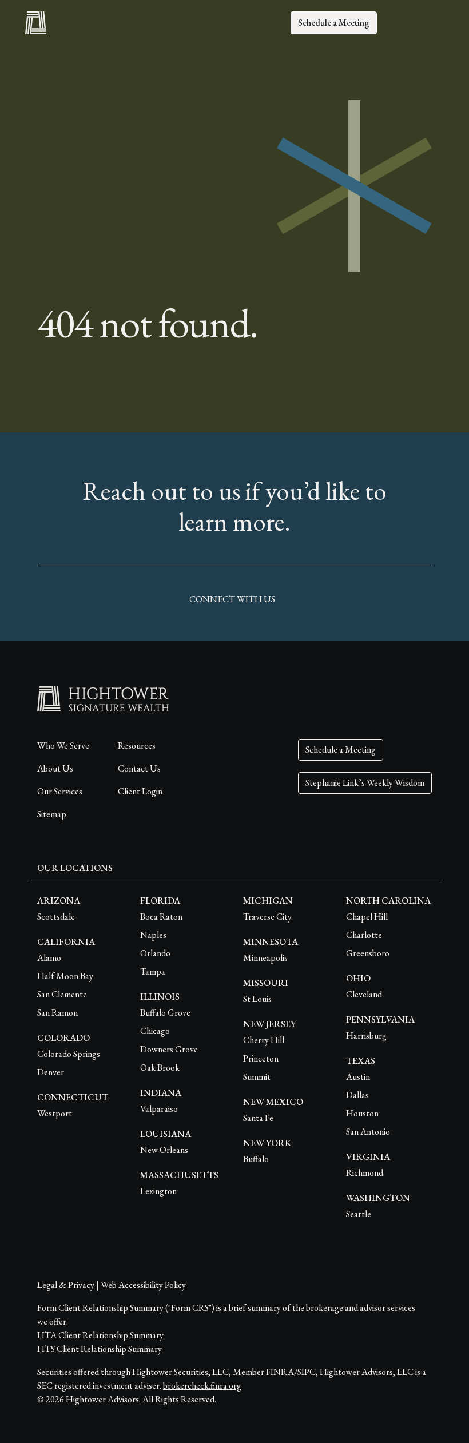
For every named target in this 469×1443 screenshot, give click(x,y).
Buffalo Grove (165, 1013)
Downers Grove (169, 1049)
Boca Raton (161, 917)
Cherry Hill (263, 1040)
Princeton (261, 1058)
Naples (153, 935)
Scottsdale (56, 917)
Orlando (155, 953)
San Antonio (368, 1132)
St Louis (257, 999)
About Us (55, 768)
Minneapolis (265, 958)
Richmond (364, 1173)
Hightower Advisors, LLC (367, 1372)
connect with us (232, 599)
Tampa (152, 971)
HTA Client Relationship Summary (100, 1335)
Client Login (140, 791)
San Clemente (62, 994)
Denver (50, 1072)
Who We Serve (63, 746)
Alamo (49, 958)
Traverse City (267, 917)
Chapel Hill (367, 917)
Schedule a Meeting (333, 23)
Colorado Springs (68, 1054)
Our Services (59, 791)
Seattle (358, 1214)
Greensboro (367, 953)
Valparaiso (159, 1109)
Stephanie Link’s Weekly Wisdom (364, 783)
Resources (137, 746)
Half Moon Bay (65, 976)
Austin (358, 1077)
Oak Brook (160, 1068)
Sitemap (51, 814)
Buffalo (256, 1159)
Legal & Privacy (65, 1285)
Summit (257, 1077)
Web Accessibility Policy (143, 1285)
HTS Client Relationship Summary (99, 1349)
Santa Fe (258, 1118)
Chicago (155, 1031)
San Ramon (57, 1013)
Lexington (158, 1191)
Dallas (357, 1095)
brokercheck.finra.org (202, 1386)
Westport (54, 1113)
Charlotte (364, 935)
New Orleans (164, 1150)
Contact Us (139, 768)
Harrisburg (366, 1035)
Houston (362, 1113)
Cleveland (364, 994)
